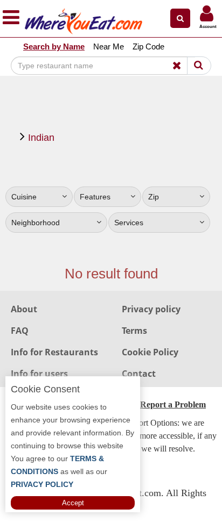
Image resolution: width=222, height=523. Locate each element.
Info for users (39, 373)
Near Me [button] (108, 46)
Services (128, 222)
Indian (41, 137)
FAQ (20, 330)
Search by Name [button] (54, 46)
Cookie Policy (150, 352)
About (24, 309)
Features (95, 196)
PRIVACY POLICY (42, 484)
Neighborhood (35, 222)
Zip (153, 196)
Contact (139, 373)
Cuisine (24, 196)
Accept (73, 503)
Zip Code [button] (148, 46)
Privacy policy (151, 309)
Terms (134, 330)
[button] (180, 18)
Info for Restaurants (54, 352)
